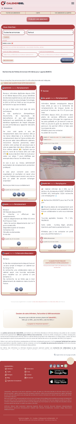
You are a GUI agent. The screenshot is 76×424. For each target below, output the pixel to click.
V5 (57, 418)
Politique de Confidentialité (47, 418)
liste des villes (54, 301)
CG (31, 418)
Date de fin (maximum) (46, 51)
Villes (5, 40)
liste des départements (40, 301)
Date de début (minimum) (11, 51)
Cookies (35, 418)
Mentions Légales (23, 418)
